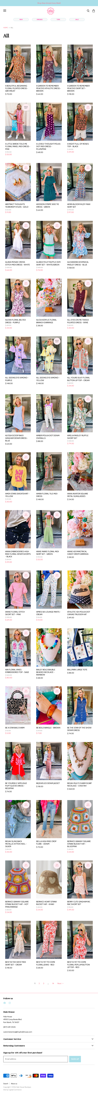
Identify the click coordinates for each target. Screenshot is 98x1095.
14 (53, 983)
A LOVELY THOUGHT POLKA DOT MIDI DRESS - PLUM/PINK (48, 146)
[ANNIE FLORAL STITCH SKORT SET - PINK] (18, 589)
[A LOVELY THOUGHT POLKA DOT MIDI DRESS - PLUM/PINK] (49, 122)
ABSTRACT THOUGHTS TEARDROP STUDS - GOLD (16, 205)
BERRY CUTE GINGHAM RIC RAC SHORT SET (78, 902)
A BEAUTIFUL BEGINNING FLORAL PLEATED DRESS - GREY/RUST (16, 88)
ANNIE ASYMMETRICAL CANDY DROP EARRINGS (77, 552)
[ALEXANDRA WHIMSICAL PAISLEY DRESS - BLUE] (80, 240)
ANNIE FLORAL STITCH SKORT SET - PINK (15, 613)
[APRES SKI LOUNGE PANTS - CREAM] (49, 589)
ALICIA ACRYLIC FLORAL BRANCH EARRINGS (46, 321)
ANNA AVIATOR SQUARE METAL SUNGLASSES (77, 494)
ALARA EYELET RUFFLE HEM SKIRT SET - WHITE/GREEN (48, 263)
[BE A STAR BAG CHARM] (18, 705)
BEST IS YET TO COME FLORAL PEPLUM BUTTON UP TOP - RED (78, 964)
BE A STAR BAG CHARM (14, 727)
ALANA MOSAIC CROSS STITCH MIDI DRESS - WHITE (17, 263)
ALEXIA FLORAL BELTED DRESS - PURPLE (15, 321)
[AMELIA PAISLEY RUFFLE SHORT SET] (80, 413)
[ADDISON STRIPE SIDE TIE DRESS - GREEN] (49, 182)
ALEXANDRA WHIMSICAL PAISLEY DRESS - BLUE (78, 263)
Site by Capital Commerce (12, 1090)
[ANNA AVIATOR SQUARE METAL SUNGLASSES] (80, 471)
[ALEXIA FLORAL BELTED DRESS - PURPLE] (18, 298)
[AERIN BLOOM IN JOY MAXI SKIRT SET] (80, 182)
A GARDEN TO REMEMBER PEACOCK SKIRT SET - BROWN (78, 88)
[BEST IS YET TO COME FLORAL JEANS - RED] (49, 940)
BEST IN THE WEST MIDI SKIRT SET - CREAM (15, 963)
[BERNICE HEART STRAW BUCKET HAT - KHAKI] (49, 879)
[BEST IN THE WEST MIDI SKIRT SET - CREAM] (18, 940)
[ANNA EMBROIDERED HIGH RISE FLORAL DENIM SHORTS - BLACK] (18, 529)
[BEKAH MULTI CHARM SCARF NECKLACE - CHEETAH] (80, 761)
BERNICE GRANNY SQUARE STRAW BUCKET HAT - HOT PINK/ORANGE (17, 904)
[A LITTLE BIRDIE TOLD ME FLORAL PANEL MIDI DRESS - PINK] (18, 122)
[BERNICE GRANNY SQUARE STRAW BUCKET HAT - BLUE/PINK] (80, 819)
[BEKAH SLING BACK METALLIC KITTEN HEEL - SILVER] (18, 819)
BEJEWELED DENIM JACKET (48, 783)
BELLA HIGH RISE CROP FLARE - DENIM (46, 842)
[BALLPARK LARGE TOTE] (80, 647)
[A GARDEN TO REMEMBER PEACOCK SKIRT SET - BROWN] (80, 64)
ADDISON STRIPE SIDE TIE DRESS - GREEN (47, 205)
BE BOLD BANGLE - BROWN (48, 727)
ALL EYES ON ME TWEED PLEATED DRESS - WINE (78, 321)
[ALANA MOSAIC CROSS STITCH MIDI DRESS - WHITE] (18, 240)
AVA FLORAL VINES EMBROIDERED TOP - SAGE (17, 670)
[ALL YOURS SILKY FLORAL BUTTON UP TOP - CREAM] (80, 355)
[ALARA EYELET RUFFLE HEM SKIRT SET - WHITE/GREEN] (49, 240)
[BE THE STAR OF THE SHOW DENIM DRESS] (80, 705)
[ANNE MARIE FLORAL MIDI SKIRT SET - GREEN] (49, 529)
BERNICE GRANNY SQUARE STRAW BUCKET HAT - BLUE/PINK (79, 844)
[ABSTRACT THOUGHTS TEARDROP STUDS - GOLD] (18, 182)
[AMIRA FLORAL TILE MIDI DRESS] (49, 471)
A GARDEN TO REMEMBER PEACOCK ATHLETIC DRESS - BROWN (48, 88)
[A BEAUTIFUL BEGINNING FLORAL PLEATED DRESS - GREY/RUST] (18, 64)
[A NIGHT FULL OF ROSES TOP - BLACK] (80, 122)
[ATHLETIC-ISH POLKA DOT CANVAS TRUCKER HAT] (80, 589)
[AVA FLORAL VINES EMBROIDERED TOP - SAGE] (18, 647)
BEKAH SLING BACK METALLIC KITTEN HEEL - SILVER (16, 844)
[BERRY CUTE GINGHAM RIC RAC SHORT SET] (80, 879)
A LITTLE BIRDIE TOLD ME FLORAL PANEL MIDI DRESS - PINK (17, 146)
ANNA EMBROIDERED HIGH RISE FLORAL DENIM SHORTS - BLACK (18, 554)
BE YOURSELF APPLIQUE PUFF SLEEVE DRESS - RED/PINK (16, 786)
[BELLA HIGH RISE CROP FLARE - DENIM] (49, 819)
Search (5, 1084)
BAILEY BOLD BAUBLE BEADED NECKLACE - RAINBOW (45, 672)
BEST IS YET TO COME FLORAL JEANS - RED (45, 963)
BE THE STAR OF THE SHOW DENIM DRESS (79, 728)
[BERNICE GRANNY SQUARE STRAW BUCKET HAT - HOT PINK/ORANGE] (18, 879)
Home (5, 28)
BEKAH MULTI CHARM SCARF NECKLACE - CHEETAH (79, 784)
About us (14, 1084)
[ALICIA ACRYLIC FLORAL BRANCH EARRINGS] (49, 298)
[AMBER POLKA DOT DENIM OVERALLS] (49, 413)
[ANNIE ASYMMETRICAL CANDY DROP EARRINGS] (80, 529)
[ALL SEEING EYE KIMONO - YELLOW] (49, 355)
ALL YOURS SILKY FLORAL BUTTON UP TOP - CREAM (78, 378)
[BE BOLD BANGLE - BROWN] (49, 705)
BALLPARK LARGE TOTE (77, 669)
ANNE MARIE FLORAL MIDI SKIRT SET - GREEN (47, 552)
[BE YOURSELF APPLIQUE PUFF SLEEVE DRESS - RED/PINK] (18, 761)
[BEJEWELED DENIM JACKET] (49, 761)
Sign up (75, 1059)
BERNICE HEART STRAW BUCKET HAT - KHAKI (46, 902)
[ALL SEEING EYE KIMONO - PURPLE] (18, 355)
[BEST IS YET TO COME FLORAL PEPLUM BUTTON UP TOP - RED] (80, 940)
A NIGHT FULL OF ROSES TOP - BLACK (78, 145)
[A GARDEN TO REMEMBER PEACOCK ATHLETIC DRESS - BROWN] (49, 64)
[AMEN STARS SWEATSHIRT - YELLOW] (18, 471)
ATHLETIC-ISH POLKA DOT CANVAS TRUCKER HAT (78, 613)
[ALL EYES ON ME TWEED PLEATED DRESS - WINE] (80, 298)
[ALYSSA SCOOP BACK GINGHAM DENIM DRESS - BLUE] (18, 413)
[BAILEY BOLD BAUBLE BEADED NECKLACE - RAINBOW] (49, 647)
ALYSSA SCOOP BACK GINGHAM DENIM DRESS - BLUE (16, 438)
